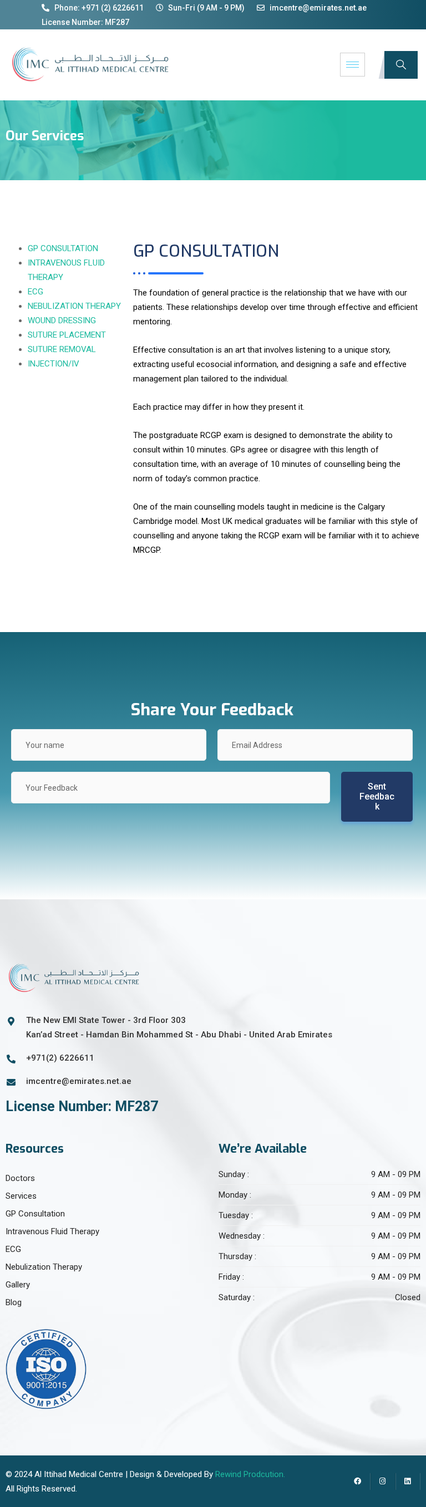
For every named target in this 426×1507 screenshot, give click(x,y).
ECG (35, 292)
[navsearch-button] (401, 65)
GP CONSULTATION (63, 248)
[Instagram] (383, 1481)
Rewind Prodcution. (250, 1474)
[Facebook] (358, 1481)
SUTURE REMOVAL (62, 349)
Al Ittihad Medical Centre (78, 1474)
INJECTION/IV (53, 364)
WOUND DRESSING (62, 320)
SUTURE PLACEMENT (67, 335)
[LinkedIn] (407, 1481)
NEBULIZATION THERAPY (74, 306)
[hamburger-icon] (352, 65)
